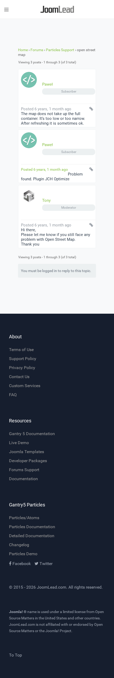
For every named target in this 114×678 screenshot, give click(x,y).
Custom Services (24, 385)
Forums (36, 50)
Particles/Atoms (24, 517)
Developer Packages (28, 460)
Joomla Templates (26, 451)
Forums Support (24, 469)
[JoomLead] (57, 9)
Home (23, 50)
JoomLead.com (51, 587)
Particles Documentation (32, 526)
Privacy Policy (22, 367)
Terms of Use (21, 349)
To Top (15, 655)
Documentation (23, 478)
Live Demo (19, 442)
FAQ (13, 394)
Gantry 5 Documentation (32, 433)
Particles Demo (23, 553)
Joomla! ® (18, 612)
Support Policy (22, 358)
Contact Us (19, 376)
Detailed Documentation (31, 535)
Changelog (19, 544)
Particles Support (60, 50)
